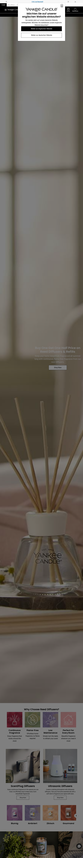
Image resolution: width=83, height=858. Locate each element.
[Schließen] (62, 6)
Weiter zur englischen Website (41, 29)
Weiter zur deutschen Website (41, 35)
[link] (41, 10)
